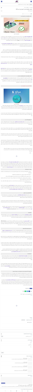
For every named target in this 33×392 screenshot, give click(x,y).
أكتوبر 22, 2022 (25, 358)
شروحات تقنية (25, 7)
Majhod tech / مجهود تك (24, 389)
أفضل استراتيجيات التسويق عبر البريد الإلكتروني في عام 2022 (20, 4)
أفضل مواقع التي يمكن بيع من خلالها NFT (25, 385)
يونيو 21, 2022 (25, 362)
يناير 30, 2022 (30, 384)
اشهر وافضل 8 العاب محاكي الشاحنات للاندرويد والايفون (20, 370)
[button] (29, 291)
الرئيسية (30, 7)
